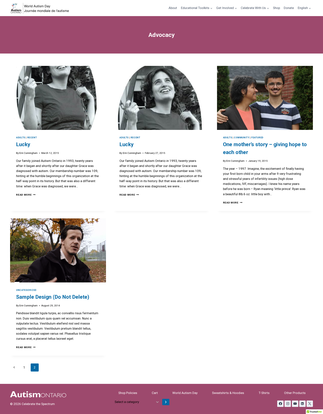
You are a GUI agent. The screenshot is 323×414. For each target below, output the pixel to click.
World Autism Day (185, 393)
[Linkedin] (302, 404)
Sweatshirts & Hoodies (228, 393)
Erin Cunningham (28, 152)
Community (241, 137)
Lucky (23, 144)
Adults (20, 137)
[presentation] (58, 98)
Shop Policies (127, 393)
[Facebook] (280, 404)
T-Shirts (264, 393)
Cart (155, 393)
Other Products (295, 393)
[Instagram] (287, 404)
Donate (289, 8)
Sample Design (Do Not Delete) (52, 297)
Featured (257, 137)
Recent (32, 137)
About (173, 8)
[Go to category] (165, 402)
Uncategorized (26, 290)
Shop (276, 8)
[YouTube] (295, 404)
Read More (26, 194)
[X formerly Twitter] (310, 404)
